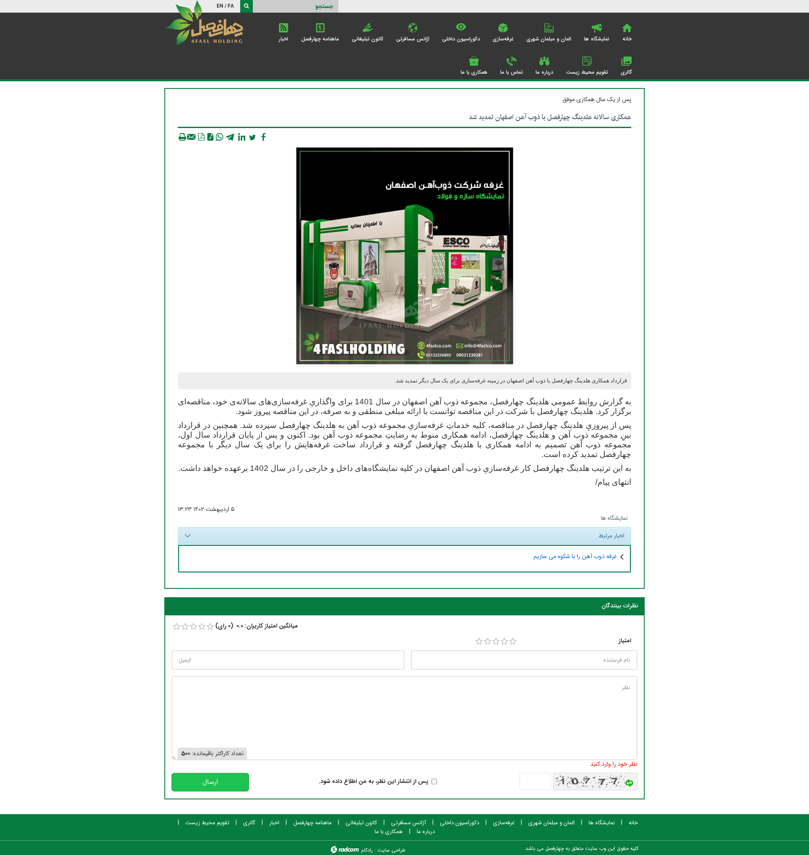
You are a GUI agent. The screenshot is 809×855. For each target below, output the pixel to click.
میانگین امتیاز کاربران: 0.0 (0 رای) (256, 626)
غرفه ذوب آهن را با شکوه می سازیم (575, 556)
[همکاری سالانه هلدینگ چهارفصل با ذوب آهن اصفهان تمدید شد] (405, 255)
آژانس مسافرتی (408, 823)
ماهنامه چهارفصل (312, 823)
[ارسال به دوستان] (192, 137)
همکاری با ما (389, 832)
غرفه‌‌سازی (503, 823)
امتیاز (625, 640)
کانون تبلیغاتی (361, 823)
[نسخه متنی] (182, 137)
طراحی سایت (391, 850)
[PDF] (201, 137)
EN (220, 6)
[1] (479, 641)
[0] (176, 627)
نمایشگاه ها (614, 518)
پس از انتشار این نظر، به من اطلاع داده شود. (374, 781)
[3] (496, 641)
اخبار (274, 823)
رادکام (367, 850)
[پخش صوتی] (210, 137)
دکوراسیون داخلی (459, 823)
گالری (249, 823)
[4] (504, 641)
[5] (513, 641)
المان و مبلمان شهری (551, 823)
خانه (633, 823)
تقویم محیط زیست (207, 823)
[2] (487, 641)
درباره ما (426, 832)
